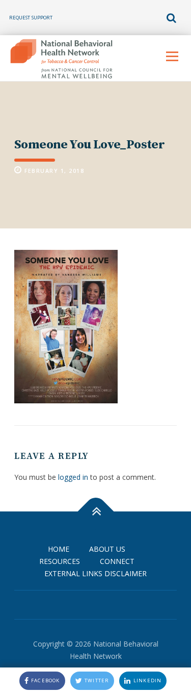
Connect (117, 561)
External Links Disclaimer (95, 573)
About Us (107, 549)
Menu (172, 56)
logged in (73, 477)
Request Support (30, 17)
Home (58, 549)
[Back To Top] (95, 512)
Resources (59, 561)
